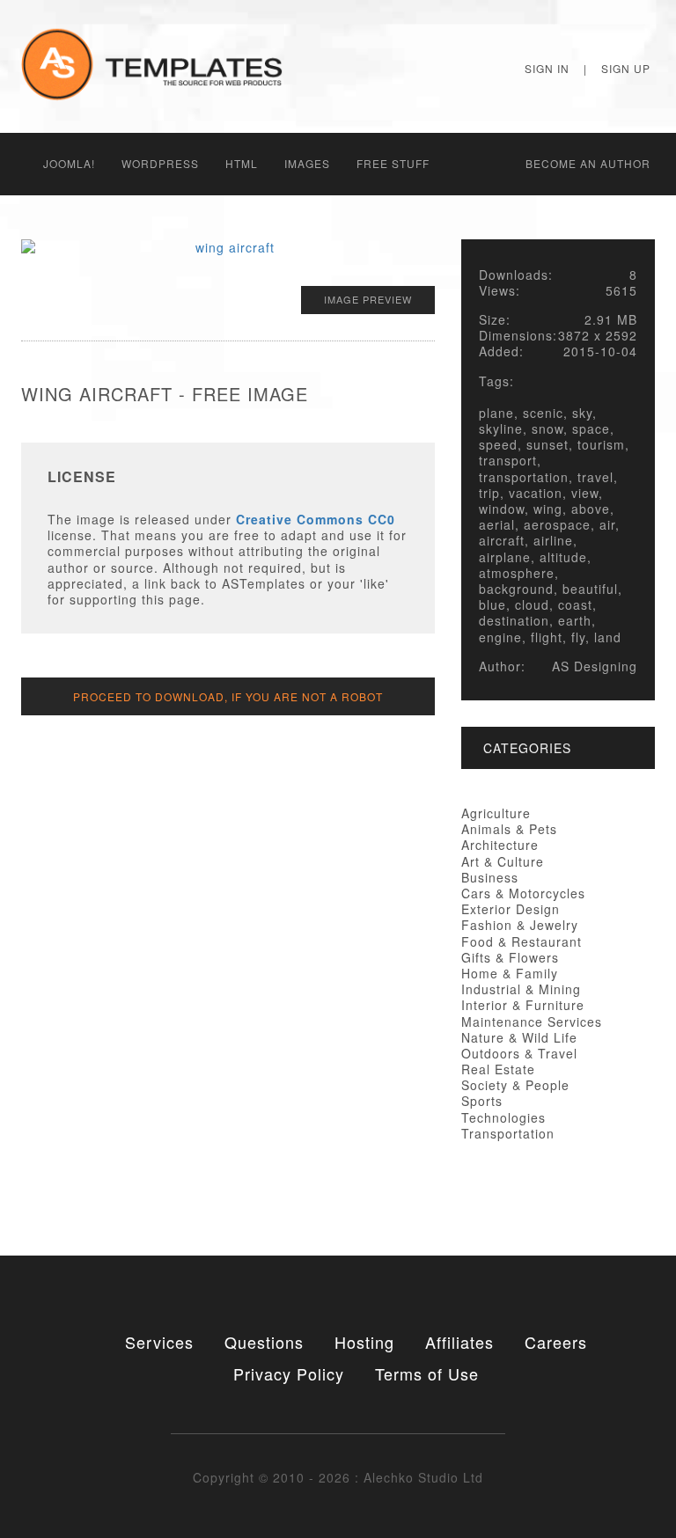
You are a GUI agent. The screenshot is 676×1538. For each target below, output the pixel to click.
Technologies (503, 1117)
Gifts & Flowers (510, 957)
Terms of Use (427, 1373)
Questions (264, 1341)
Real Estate (498, 1069)
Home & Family (509, 973)
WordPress (160, 163)
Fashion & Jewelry (519, 925)
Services (159, 1341)
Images (307, 163)
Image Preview (368, 299)
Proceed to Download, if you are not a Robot (228, 696)
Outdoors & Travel (519, 1053)
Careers (556, 1341)
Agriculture (496, 813)
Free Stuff (393, 163)
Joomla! (69, 163)
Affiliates (459, 1341)
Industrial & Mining (521, 989)
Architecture (500, 844)
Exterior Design (510, 909)
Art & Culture (502, 861)
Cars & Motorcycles (523, 893)
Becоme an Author (587, 163)
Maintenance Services (531, 1021)
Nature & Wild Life (519, 1037)
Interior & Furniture (522, 1005)
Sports (482, 1101)
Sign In (547, 68)
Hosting (364, 1341)
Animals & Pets (509, 829)
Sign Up (625, 68)
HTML (241, 163)
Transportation (508, 1133)
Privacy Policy (288, 1373)
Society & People (515, 1085)
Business (489, 877)
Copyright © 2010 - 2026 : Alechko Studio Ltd (338, 1477)
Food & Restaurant (521, 941)
